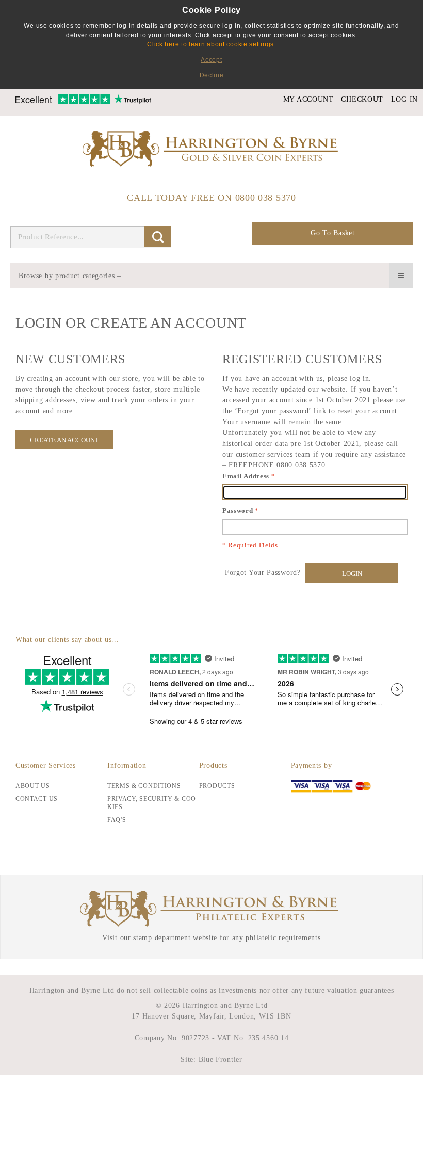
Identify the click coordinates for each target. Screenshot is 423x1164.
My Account (308, 99)
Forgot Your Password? (263, 572)
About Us (32, 785)
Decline (212, 75)
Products (217, 785)
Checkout (362, 99)
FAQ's (116, 819)
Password (237, 510)
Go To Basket (332, 233)
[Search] (157, 236)
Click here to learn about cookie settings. (211, 44)
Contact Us (36, 798)
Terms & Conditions (144, 785)
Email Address (245, 476)
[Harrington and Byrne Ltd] (211, 149)
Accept (211, 59)
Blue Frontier (219, 1059)
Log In (404, 99)
